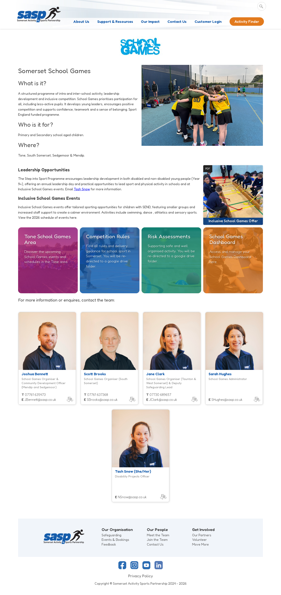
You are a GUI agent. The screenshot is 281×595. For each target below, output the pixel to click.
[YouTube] (146, 568)
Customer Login (208, 21)
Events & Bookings (115, 540)
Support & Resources (115, 21)
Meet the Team (158, 535)
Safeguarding (111, 535)
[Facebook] (122, 568)
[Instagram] (134, 568)
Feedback (109, 544)
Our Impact (150, 21)
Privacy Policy (140, 575)
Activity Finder (247, 21)
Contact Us (177, 21)
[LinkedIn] (158, 568)
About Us (81, 21)
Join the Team (157, 540)
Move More (200, 544)
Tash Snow (82, 189)
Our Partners (201, 535)
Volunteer (199, 540)
